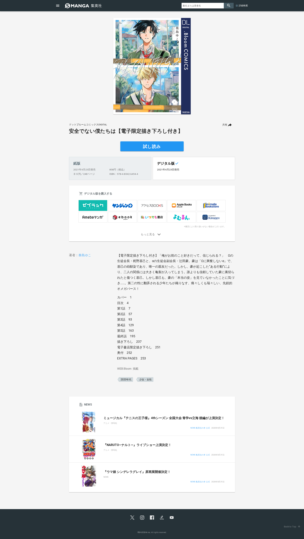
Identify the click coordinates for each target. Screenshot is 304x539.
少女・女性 (145, 379)
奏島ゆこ (84, 255)
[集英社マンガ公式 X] (132, 517)
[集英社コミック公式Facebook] (152, 517)
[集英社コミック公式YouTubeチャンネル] (171, 517)
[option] (152, 66)
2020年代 (126, 379)
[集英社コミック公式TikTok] (162, 517)
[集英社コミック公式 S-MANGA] (83, 5)
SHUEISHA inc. (145, 532)
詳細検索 (243, 5)
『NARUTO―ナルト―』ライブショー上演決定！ (137, 445)
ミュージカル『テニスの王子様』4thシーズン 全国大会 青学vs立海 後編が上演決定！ (163, 418)
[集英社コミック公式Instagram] (142, 517)
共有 (224, 124)
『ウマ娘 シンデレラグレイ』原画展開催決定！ (137, 472)
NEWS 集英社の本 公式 (200, 428)
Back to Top (292, 526)
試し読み (152, 146)
